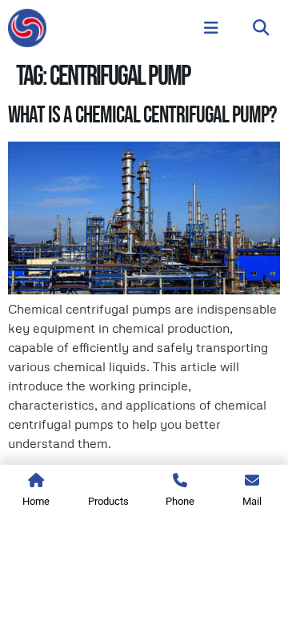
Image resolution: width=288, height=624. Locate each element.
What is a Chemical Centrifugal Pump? (142, 116)
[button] (261, 28)
